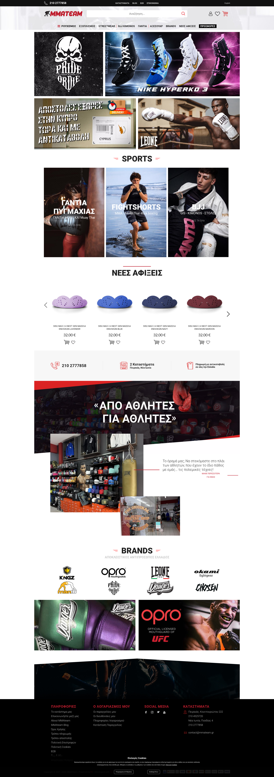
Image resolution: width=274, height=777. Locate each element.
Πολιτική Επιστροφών (63, 742)
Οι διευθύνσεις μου (104, 716)
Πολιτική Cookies (61, 746)
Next (236, 64)
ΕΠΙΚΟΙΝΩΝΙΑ (153, 3)
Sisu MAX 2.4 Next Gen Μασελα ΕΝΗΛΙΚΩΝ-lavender (69, 327)
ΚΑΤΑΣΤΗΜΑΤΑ (122, 3)
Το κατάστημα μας (61, 711)
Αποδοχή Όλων (153, 772)
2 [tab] (175, 91)
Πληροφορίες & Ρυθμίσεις (124, 772)
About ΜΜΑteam (60, 720)
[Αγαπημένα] (217, 13)
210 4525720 (195, 716)
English (227, 3)
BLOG (134, 3)
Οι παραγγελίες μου (104, 711)
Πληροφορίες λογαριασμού (108, 720)
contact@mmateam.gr (201, 732)
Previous (109, 64)
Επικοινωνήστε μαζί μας (65, 716)
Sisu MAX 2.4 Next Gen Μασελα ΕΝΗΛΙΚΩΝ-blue (114, 327)
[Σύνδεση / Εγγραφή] (211, 14)
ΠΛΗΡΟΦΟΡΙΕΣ (63, 706)
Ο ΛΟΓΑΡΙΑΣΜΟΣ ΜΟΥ (111, 706)
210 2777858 (195, 724)
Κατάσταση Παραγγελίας (107, 724)
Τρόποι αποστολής (61, 738)
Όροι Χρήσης (58, 729)
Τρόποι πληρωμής (61, 733)
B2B (142, 3)
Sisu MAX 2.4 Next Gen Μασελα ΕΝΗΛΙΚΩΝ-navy (159, 327)
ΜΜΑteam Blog (59, 724)
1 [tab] (170, 91)
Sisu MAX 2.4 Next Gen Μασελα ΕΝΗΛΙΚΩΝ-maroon (204, 327)
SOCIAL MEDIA (156, 706)
